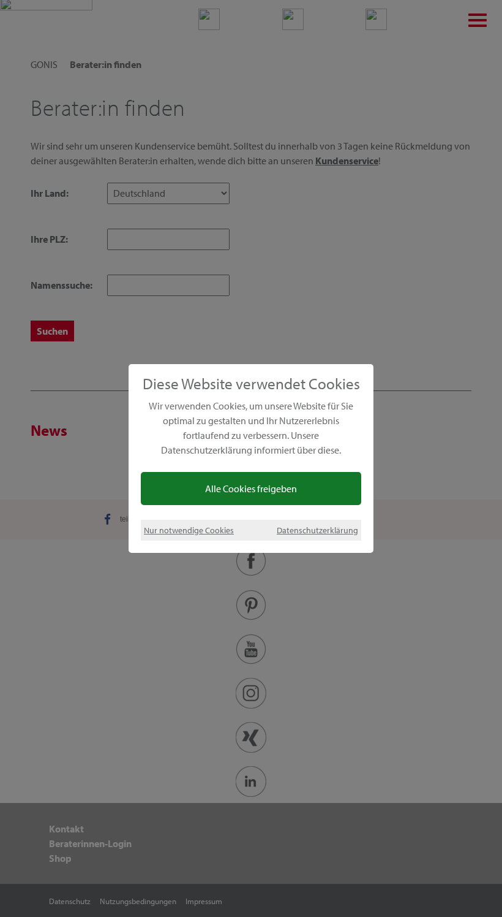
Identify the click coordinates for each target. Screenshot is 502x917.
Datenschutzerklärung (317, 530)
